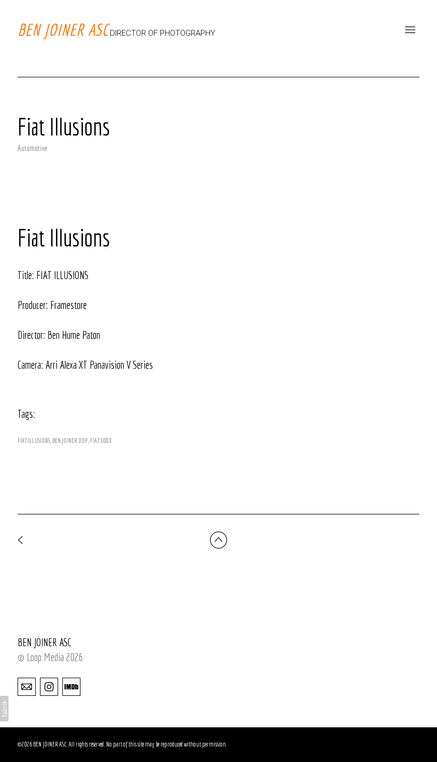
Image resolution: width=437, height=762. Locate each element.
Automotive (32, 148)
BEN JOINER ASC (44, 642)
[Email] (27, 686)
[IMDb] (71, 686)
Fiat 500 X (101, 440)
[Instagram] (49, 686)
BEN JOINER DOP (70, 440)
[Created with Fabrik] (4, 708)
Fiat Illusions (34, 440)
